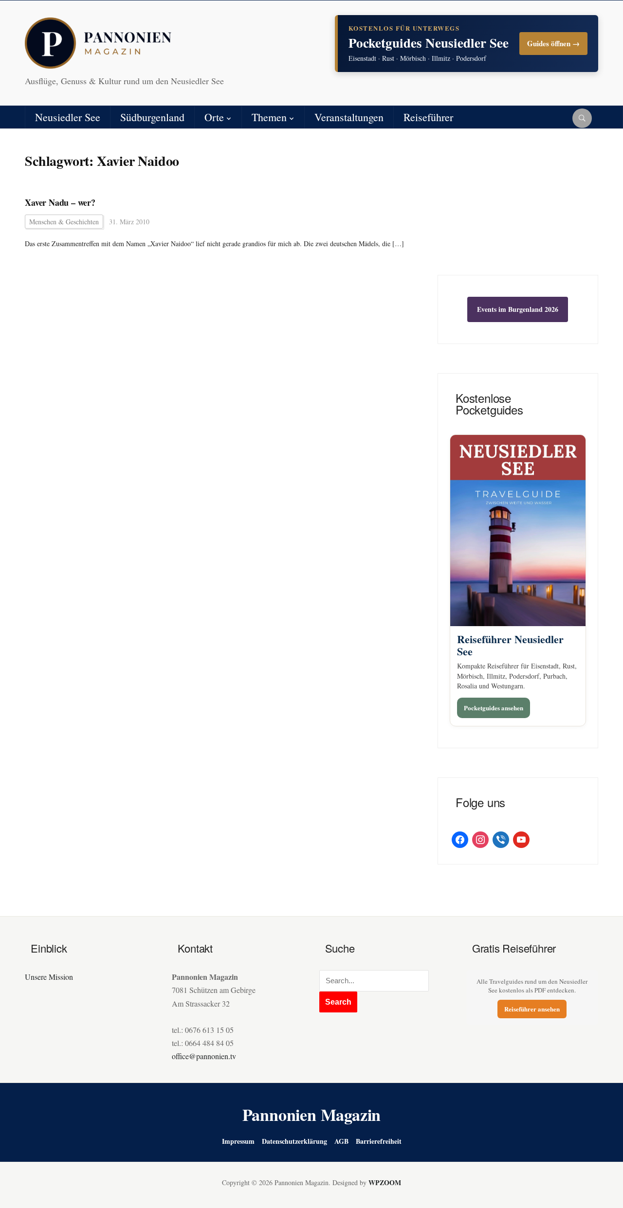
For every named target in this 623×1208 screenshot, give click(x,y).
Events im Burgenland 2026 (517, 309)
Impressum (238, 1141)
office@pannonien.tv (204, 1056)
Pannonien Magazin (311, 1114)
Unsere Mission (49, 977)
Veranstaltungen (349, 117)
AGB (341, 1141)
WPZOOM (384, 1182)
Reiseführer (428, 117)
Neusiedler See (67, 117)
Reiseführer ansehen (532, 1008)
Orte (214, 117)
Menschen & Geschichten (64, 221)
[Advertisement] (518, 209)
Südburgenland (152, 117)
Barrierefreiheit (379, 1141)
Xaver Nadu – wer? (60, 202)
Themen (269, 117)
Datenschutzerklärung (294, 1141)
